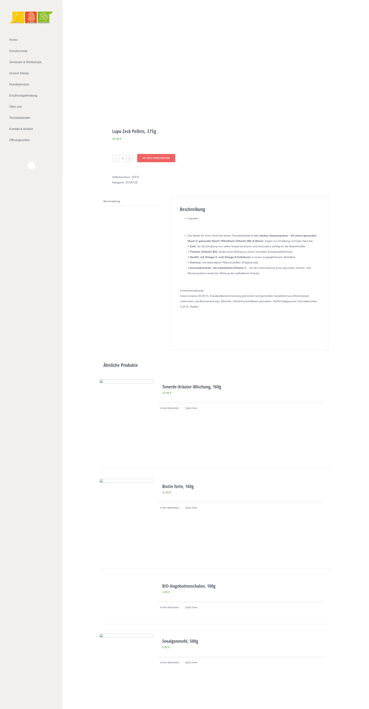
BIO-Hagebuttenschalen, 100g (188, 586)
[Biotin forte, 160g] (126, 519)
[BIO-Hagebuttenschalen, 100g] (126, 596)
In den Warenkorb (156, 158)
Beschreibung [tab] (111, 201)
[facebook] (31, 165)
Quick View (191, 408)
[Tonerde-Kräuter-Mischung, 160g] (126, 419)
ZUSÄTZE (131, 182)
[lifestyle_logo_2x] (31, 12)
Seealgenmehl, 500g (180, 641)
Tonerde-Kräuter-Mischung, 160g (191, 386)
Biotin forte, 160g (178, 486)
